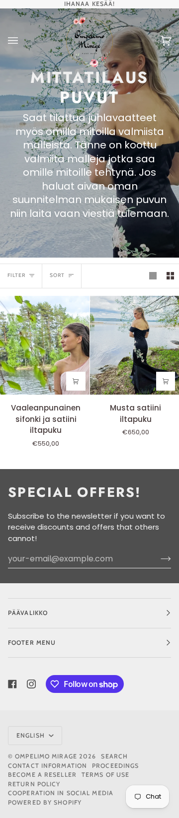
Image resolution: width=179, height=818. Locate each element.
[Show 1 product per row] (153, 276)
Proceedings (115, 765)
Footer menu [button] (32, 642)
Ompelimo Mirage (46, 756)
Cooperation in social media (60, 793)
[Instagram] (31, 684)
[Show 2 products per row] (170, 276)
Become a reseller (42, 774)
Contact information (47, 765)
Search (114, 756)
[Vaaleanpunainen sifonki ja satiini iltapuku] (45, 345)
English (31, 735)
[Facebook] (12, 684)
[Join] (158, 559)
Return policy (34, 784)
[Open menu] (23, 40)
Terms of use (105, 774)
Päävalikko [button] (28, 612)
